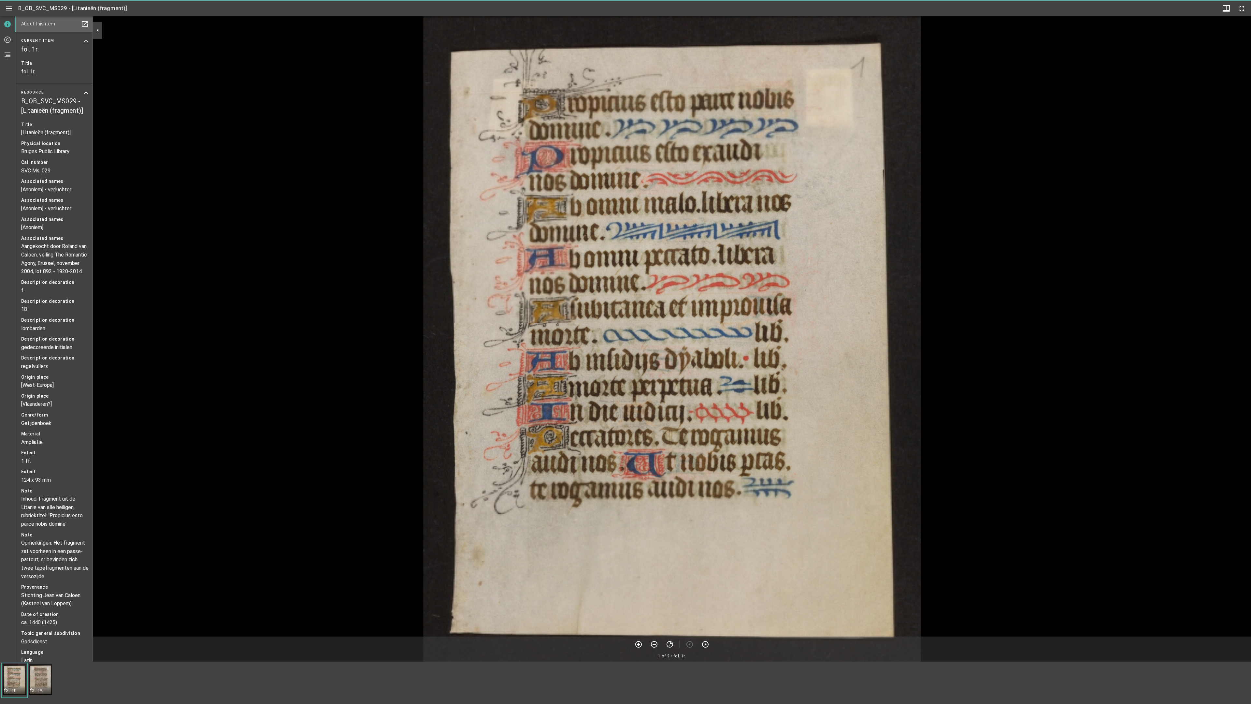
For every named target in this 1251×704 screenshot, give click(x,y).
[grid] (625, 683)
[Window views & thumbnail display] (1226, 8)
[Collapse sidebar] (98, 30)
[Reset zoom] (670, 644)
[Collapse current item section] (86, 41)
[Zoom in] (638, 644)
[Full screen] (1242, 8)
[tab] (8, 24)
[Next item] (705, 644)
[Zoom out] (654, 644)
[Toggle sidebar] (9, 8)
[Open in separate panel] (85, 24)
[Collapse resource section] (86, 93)
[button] (14, 680)
